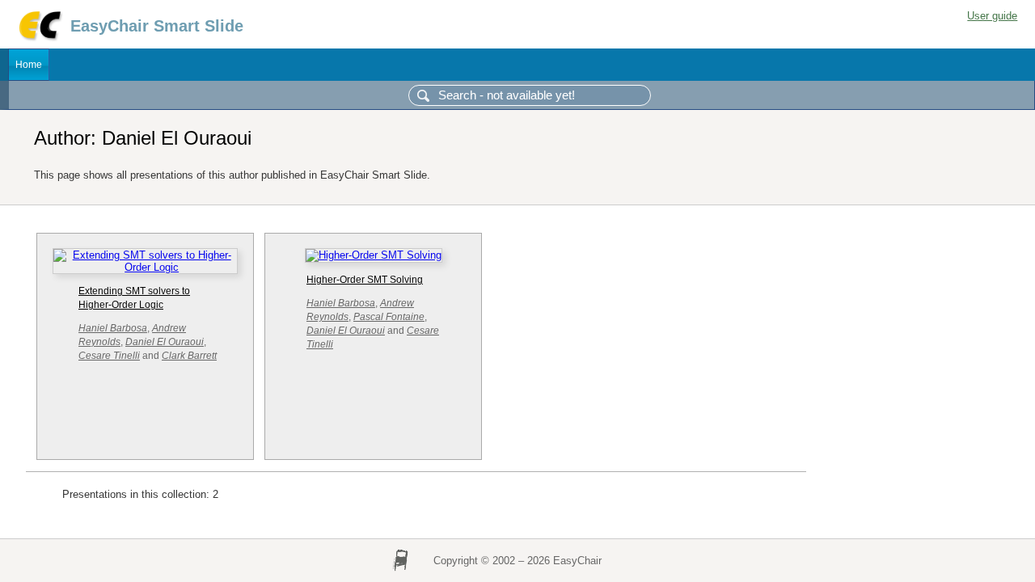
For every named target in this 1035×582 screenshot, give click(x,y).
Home (28, 64)
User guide (992, 16)
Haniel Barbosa (112, 328)
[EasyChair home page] (39, 38)
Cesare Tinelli (109, 355)
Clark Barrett (189, 355)
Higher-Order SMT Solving (364, 279)
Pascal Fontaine (389, 317)
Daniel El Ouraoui (164, 342)
